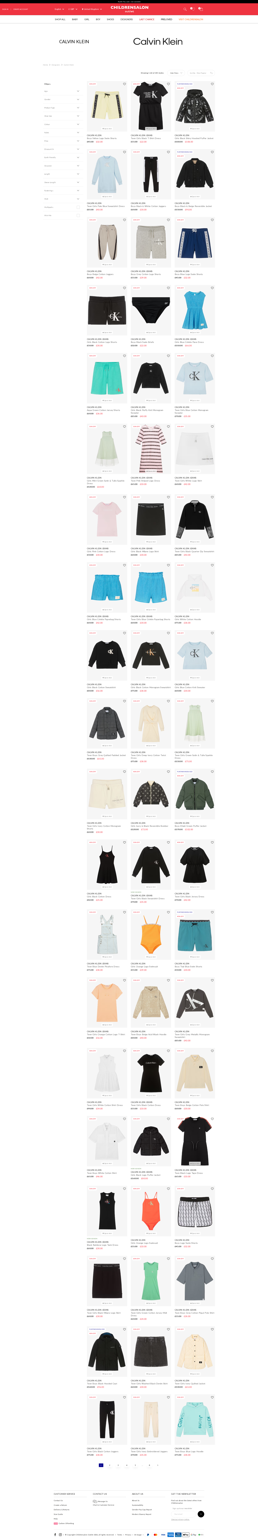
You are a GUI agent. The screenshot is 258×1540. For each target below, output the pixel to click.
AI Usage (138, 1535)
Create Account (20, 9)
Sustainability (137, 1505)
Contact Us (58, 1500)
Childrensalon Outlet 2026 (87, 1535)
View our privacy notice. (180, 1519)
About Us (135, 1500)
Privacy (128, 1535)
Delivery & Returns (61, 1510)
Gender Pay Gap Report (142, 1510)
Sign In (5, 9)
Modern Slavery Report (141, 1514)
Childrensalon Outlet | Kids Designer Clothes (129, 9)
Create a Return (60, 1505)
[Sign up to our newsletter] (201, 1514)
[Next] (157, 1465)
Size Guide (58, 1514)
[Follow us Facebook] (55, 1535)
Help (56, 1519)
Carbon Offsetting (64, 1523)
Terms (119, 1535)
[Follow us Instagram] (60, 1535)
